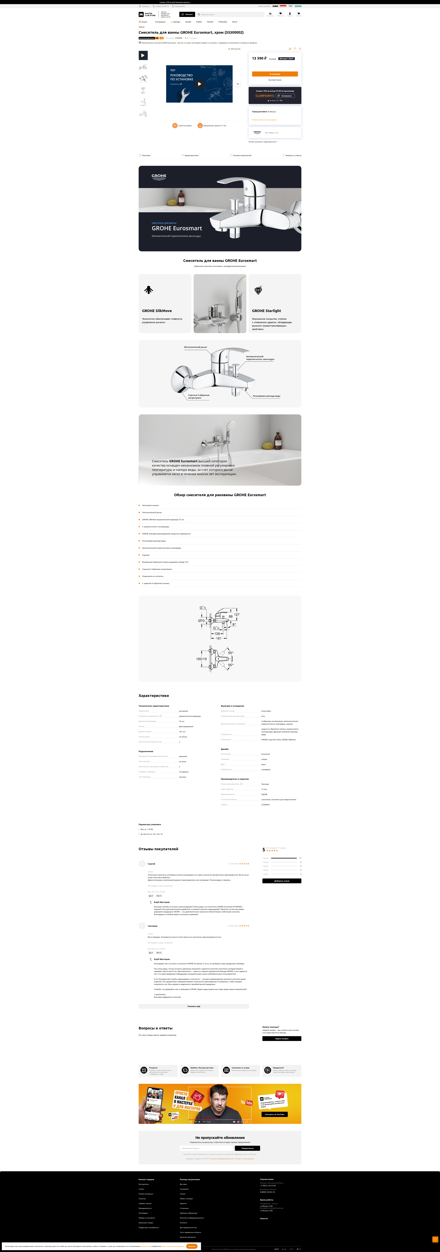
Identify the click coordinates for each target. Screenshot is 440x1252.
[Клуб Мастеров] (147, 14)
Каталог (189, 14)
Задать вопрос (282, 1038)
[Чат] (435, 1239)
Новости (264, 1218)
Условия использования (245, 1159)
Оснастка (142, 1198)
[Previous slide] (161, 83)
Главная (141, 27)
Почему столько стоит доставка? (264, 120)
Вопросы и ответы (293, 155)
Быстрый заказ (275, 80)
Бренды (176, 21)
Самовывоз (184, 1189)
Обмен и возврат (186, 1198)
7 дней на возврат (185, 125)
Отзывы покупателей (242, 155)
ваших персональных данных (172, 1246)
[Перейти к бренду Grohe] (257, 132)
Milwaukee (222, 21)
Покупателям (180, 6)
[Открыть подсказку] (161, 716)
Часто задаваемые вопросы (190, 1232)
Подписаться (247, 1148)
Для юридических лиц (188, 1227)
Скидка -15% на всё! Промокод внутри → (270, 2)
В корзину (275, 74)
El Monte (145, 6)
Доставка (183, 1184)
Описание (146, 155)
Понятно (191, 1246)
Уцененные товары (146, 1223)
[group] (158, 1071)
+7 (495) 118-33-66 (268, 1185)
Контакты (183, 1223)
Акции (144, 21)
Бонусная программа (188, 1237)
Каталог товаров (146, 1179)
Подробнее (220, 1104)
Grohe (276, 133)
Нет (159, 896)
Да (151, 896)
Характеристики (192, 155)
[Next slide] (237, 83)
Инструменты (144, 1184)
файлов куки (145, 1246)
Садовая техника (145, 1203)
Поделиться (300, 48)
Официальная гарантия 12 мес (214, 125)
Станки (141, 1189)
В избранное (295, 48)
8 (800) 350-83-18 (162, 6)
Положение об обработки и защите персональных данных (234, 1249)
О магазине (184, 1208)
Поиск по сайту (207, 14)
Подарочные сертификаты (149, 1227)
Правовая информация (188, 1213)
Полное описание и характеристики (262, 142)
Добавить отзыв (281, 881)
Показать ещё (194, 1006)
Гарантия (183, 1203)
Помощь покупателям (190, 1179)
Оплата (182, 1194)
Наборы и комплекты (147, 1218)
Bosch (234, 21)
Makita (199, 21)
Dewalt (188, 21)
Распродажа (160, 21)
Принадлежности (145, 1208)
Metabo (210, 21)
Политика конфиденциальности (222, 1159)
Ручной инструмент (146, 1194)
